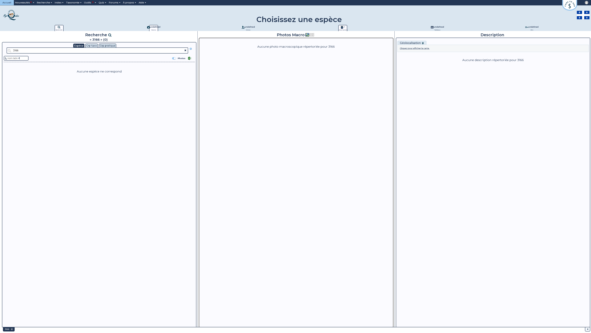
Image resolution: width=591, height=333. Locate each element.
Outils (88, 2)
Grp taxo (91, 45)
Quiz (101, 2)
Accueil (6, 2)
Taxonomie (72, 2)
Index (58, 2)
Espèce (78, 45)
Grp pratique (107, 45)
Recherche (43, 2)
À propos (128, 2)
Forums (113, 2)
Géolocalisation (411, 43)
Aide (141, 2)
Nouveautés (22, 2)
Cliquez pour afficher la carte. (415, 48)
